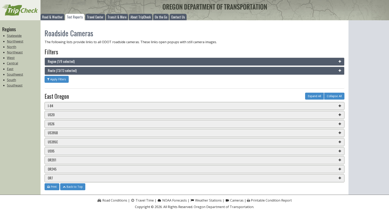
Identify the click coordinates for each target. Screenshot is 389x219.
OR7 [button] (50, 178)
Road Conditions (114, 200)
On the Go (161, 17)
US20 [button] (51, 114)
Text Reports (75, 17)
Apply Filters (57, 79)
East (10, 69)
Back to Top (74, 187)
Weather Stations (208, 200)
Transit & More (117, 17)
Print (53, 187)
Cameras (236, 200)
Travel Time (144, 200)
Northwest (15, 41)
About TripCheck (140, 17)
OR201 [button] (52, 160)
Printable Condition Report (271, 200)
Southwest (15, 74)
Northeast (15, 52)
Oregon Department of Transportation (223, 207)
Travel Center (95, 17)
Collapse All (334, 96)
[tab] (194, 61)
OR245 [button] (52, 169)
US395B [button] (53, 132)
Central (12, 63)
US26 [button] (51, 123)
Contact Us (178, 17)
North (11, 47)
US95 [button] (51, 151)
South (11, 80)
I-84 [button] (50, 105)
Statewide (14, 35)
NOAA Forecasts (174, 200)
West (11, 58)
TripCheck (20, 10)
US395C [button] (53, 142)
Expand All (314, 96)
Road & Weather (52, 17)
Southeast (14, 85)
